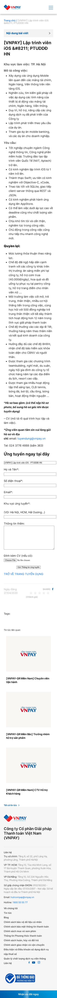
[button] (28, 33)
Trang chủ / (10, 20)
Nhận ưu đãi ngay (28, 994)
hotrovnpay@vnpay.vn (22, 897)
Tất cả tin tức (10, 805)
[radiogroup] (39, 593)
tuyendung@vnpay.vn (31, 438)
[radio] (31, 593)
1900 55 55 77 (20, 902)
